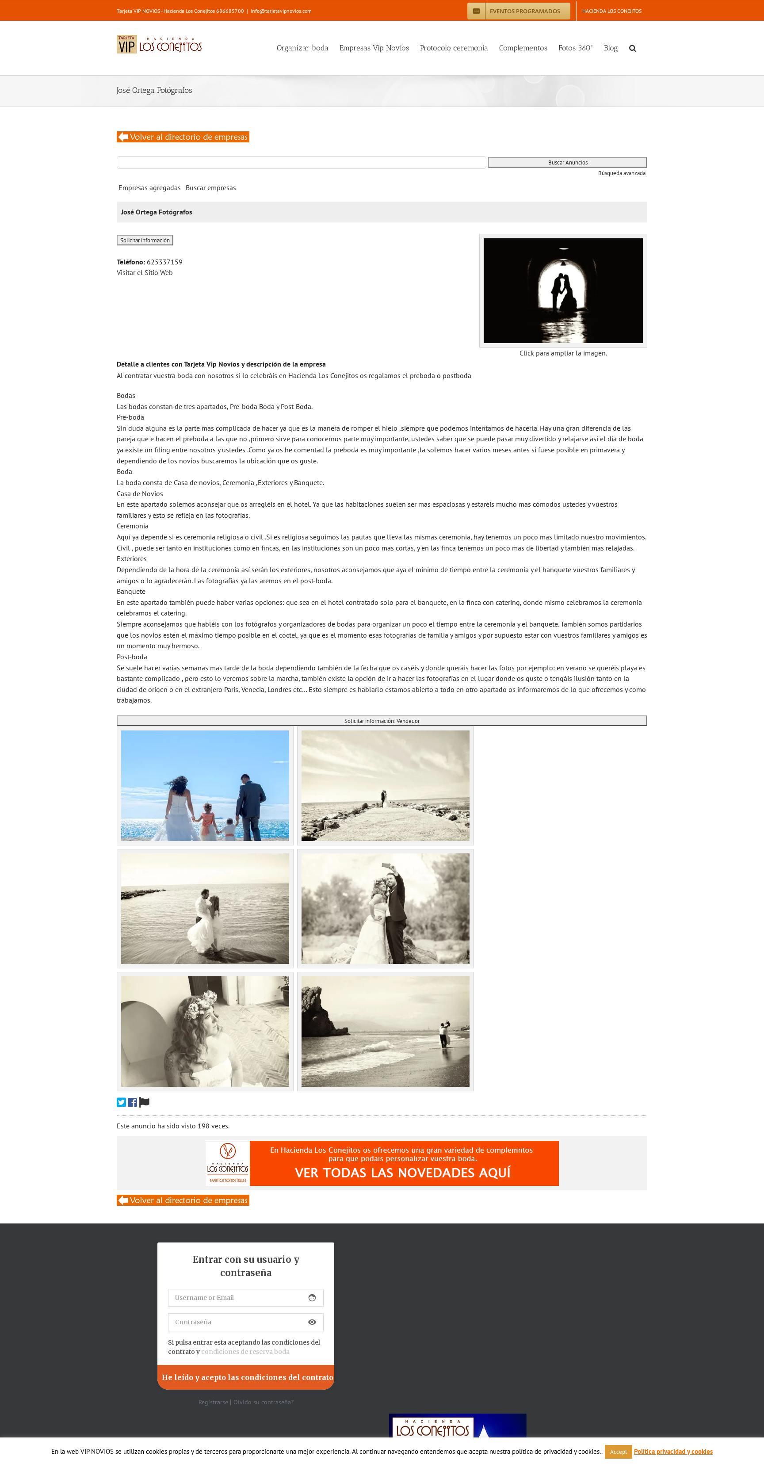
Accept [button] (618, 1452)
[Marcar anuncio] (144, 1102)
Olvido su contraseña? (263, 1402)
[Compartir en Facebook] (132, 1102)
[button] (632, 48)
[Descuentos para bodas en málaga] (183, 136)
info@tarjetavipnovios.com (281, 11)
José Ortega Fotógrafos (156, 211)
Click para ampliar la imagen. (563, 352)
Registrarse (213, 1402)
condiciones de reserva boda (245, 1352)
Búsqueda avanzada (622, 173)
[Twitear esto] (121, 1102)
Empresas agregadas (149, 187)
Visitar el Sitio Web (145, 272)
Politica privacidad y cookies (673, 1451)
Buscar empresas (211, 187)
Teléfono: (131, 261)
